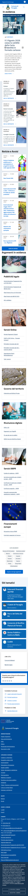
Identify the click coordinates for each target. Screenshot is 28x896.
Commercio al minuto (18, 553)
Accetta (15, 893)
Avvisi (2, 801)
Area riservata (4, 857)
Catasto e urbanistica (6, 758)
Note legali (4, 852)
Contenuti (10, 37)
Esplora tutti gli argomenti (14, 572)
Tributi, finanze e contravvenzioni (10, 785)
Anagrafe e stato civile (7, 760)
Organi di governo (5, 736)
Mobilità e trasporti (6, 778)
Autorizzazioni (4, 763)
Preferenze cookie (8, 882)
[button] (8, 2)
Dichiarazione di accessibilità (8, 855)
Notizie (3, 799)
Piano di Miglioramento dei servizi (10, 860)
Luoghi (3, 810)
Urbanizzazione (13, 565)
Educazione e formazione (7, 765)
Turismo (3, 773)
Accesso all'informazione (8, 550)
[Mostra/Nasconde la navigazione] (3, 7)
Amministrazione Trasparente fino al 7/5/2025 (13, 847)
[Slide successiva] (22, 47)
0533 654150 (6, 823)
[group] (14, 47)
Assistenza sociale (20, 550)
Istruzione (18, 558)
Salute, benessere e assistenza (9, 770)
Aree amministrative (6, 739)
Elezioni (9, 555)
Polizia (9, 563)
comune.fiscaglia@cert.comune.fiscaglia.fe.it (15, 831)
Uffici (2, 741)
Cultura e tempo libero (7, 787)
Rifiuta (15, 889)
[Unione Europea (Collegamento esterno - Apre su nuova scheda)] (14, 721)
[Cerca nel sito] (24, 7)
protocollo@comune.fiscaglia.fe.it (13, 828)
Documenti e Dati (5, 749)
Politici (3, 744)
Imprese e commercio (6, 790)
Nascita (18, 560)
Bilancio (8, 553)
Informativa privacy (6, 850)
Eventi (2, 812)
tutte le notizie (13, 248)
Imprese (10, 558)
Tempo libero (18, 563)
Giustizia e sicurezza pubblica (8, 780)
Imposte (18, 555)
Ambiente (3, 783)
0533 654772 (6, 826)
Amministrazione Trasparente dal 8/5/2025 (12, 845)
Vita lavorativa (5, 775)
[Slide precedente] (5, 47)
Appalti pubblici (5, 768)
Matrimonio (9, 560)
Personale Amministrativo (8, 746)
